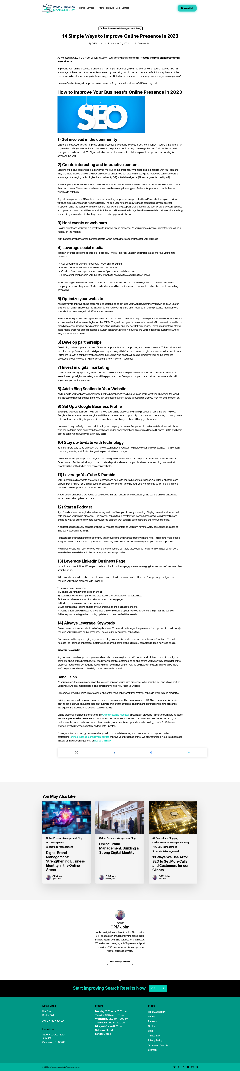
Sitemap (152, 1049)
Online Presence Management (71, 1067)
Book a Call (187, 8)
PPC (154, 847)
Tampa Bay (154, 1035)
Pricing (151, 1016)
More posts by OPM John (120, 962)
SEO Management (55, 842)
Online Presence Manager (115, 714)
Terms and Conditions (159, 1045)
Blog (150, 1030)
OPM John (97, 43)
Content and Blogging (167, 838)
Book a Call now (102, 740)
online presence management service (89, 736)
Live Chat (47, 1011)
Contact (152, 1026)
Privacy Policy (155, 1040)
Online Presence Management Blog (120, 28)
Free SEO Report (156, 1011)
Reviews (152, 1021)
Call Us (158, 988)
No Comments (141, 43)
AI (153, 838)
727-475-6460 (56, 1021)
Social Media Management (59, 847)
